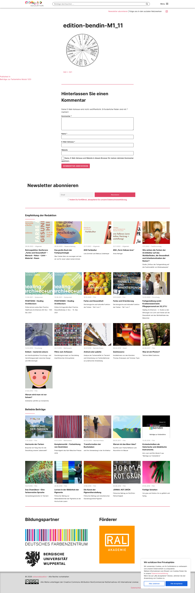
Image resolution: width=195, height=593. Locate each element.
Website (64, 150)
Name (64, 134)
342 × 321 (67, 72)
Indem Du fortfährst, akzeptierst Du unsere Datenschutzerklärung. (98, 199)
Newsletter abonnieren (118, 11)
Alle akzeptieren (176, 584)
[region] (165, 573)
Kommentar (66, 116)
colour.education (39, 576)
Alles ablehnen (154, 584)
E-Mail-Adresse (68, 142)
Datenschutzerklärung (160, 573)
